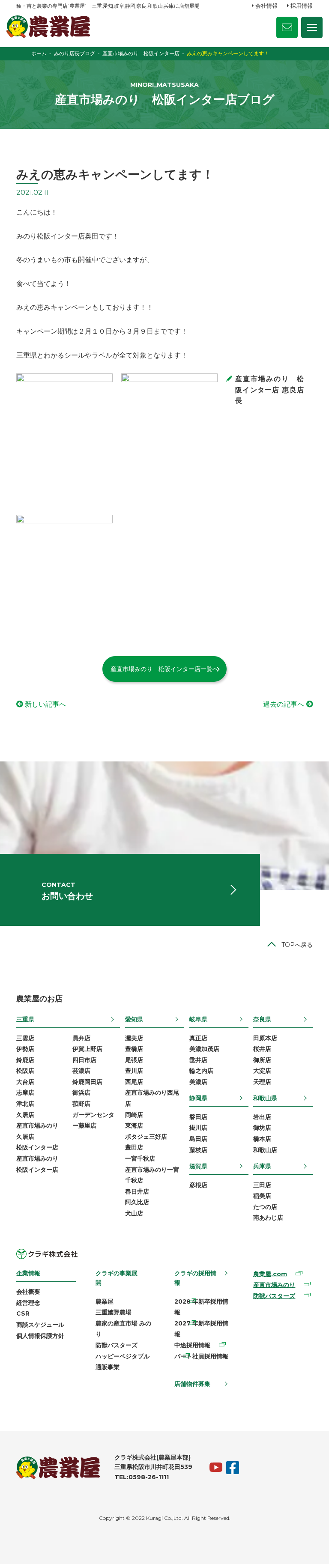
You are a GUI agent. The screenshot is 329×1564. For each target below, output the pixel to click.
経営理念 (28, 1303)
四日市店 (84, 1060)
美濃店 (198, 1082)
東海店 (134, 1125)
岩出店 (262, 1117)
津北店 (25, 1103)
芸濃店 (81, 1071)
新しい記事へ (45, 704)
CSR (23, 1313)
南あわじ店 (268, 1217)
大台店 (25, 1082)
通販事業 (108, 1367)
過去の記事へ (283, 704)
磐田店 (198, 1117)
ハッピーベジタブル (123, 1356)
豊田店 (134, 1147)
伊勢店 (25, 1049)
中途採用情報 (192, 1345)
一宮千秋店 (140, 1158)
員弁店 (81, 1038)
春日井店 (137, 1191)
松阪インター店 (37, 1147)
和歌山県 (265, 1098)
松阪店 (25, 1071)
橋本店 (262, 1139)
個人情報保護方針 (40, 1336)
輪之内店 (201, 1071)
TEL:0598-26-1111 (141, 1477)
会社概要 (28, 1291)
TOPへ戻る (297, 945)
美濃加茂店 (204, 1049)
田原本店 (265, 1038)
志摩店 (25, 1092)
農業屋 (105, 1301)
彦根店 (198, 1185)
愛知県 (134, 1019)
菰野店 (81, 1103)
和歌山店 (265, 1150)
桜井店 (262, 1049)
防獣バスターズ (117, 1345)
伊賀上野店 (87, 1049)
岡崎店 (134, 1115)
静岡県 (198, 1098)
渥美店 (134, 1038)
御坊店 (262, 1127)
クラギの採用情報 (195, 1277)
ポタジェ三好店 (146, 1136)
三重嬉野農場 (114, 1312)
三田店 (262, 1185)
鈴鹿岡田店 (87, 1082)
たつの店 (265, 1207)
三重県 (25, 1019)
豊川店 (134, 1071)
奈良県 (262, 1019)
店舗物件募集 (192, 1384)
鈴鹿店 (25, 1060)
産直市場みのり (274, 1285)
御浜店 (81, 1092)
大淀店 (262, 1071)
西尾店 (134, 1082)
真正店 (198, 1038)
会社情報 (266, 5)
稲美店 (262, 1196)
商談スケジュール (40, 1324)
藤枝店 (198, 1150)
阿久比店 (137, 1202)
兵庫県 (262, 1166)
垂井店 (198, 1060)
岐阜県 (198, 1019)
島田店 (198, 1139)
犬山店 (134, 1213)
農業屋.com (270, 1274)
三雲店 (25, 1038)
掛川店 (198, 1127)
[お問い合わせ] (287, 27)
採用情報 (301, 5)
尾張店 (134, 1060)
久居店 (25, 1115)
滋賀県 (198, 1166)
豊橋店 (134, 1049)
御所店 (262, 1060)
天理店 (262, 1082)
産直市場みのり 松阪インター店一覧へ (164, 669)
